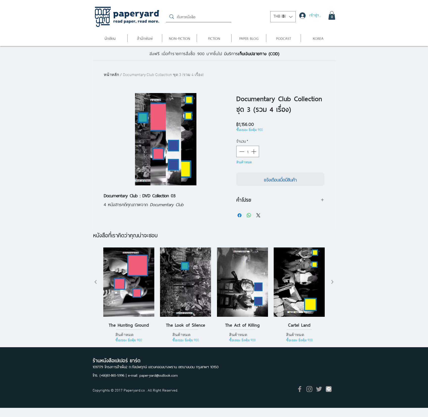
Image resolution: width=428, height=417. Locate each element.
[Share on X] (258, 215)
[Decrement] (241, 151)
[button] (283, 16)
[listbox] (283, 16)
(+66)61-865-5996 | (114, 374)
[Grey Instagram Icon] (309, 389)
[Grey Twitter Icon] (319, 389)
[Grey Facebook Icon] (300, 389)
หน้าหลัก (111, 75)
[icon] (329, 389)
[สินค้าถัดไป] (332, 282)
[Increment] (254, 151)
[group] (214, 298)
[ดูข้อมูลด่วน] (129, 282)
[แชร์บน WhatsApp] (249, 215)
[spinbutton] (247, 151)
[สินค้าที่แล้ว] (96, 282)
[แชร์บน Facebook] (239, 215)
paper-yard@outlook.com (158, 374)
